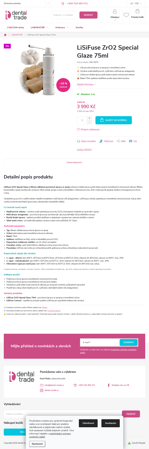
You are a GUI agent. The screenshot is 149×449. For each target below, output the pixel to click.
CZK (137, 3)
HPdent (44, 307)
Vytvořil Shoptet (138, 443)
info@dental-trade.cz (54, 385)
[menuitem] (15, 27)
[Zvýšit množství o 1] (89, 118)
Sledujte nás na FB (120, 385)
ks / (25, 432)
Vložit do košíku (116, 120)
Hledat (88, 15)
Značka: (84, 149)
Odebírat (128, 342)
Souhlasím (110, 423)
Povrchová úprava (53, 311)
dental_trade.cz (52, 390)
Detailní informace (85, 84)
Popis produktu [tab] (74, 162)
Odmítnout (88, 423)
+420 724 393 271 (86, 385)
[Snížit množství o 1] (89, 122)
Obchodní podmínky (12, 3)
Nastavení (37, 443)
